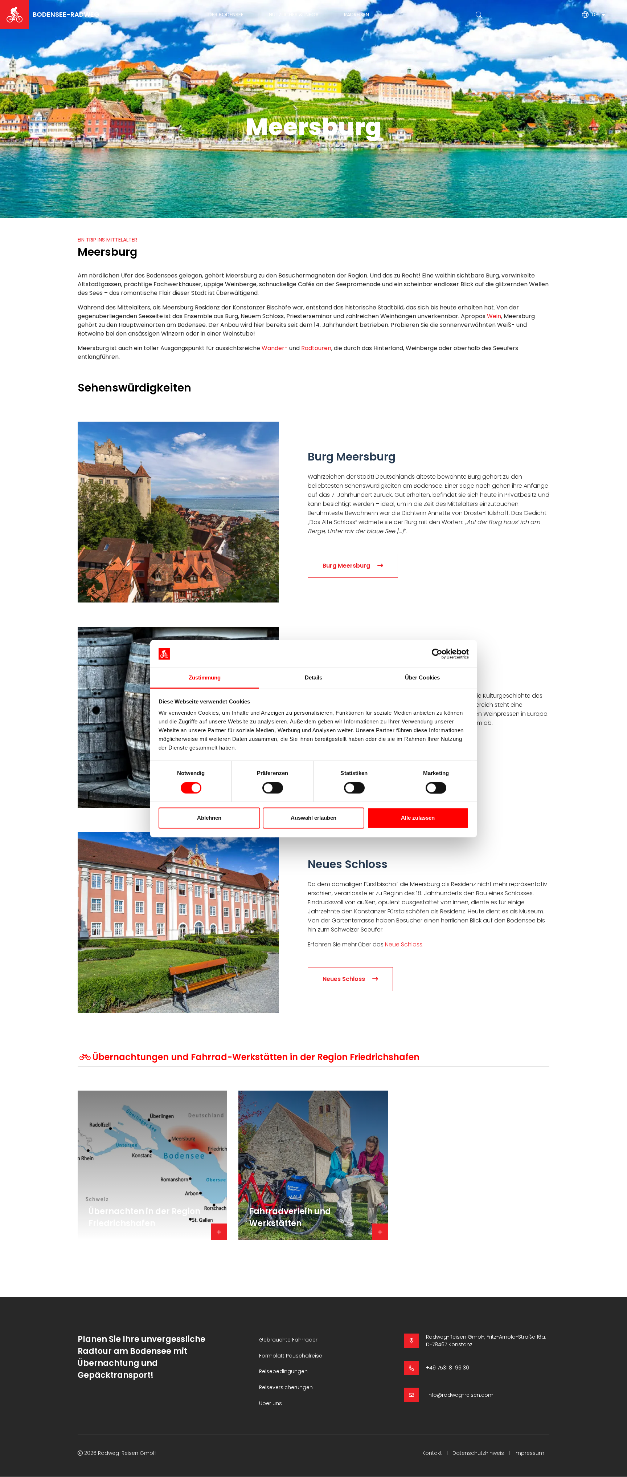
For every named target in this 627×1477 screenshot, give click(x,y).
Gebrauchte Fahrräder (288, 1339)
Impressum (529, 1453)
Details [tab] (314, 678)
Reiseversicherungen (286, 1387)
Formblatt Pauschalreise (290, 1355)
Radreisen (356, 14)
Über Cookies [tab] (422, 678)
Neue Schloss (403, 944)
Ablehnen (209, 818)
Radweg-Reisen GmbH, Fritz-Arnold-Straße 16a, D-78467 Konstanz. (486, 1340)
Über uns (270, 1403)
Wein (494, 316)
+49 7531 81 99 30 (447, 1367)
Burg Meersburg (346, 565)
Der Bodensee (225, 14)
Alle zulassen (418, 818)
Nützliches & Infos (294, 14)
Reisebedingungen (283, 1371)
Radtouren (316, 348)
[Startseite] (14, 14)
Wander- (275, 348)
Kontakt (432, 1453)
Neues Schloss (344, 979)
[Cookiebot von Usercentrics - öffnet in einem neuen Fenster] (437, 653)
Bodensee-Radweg (66, 14)
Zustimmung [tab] (205, 678)
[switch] (272, 788)
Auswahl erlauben (313, 818)
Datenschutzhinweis (478, 1453)
